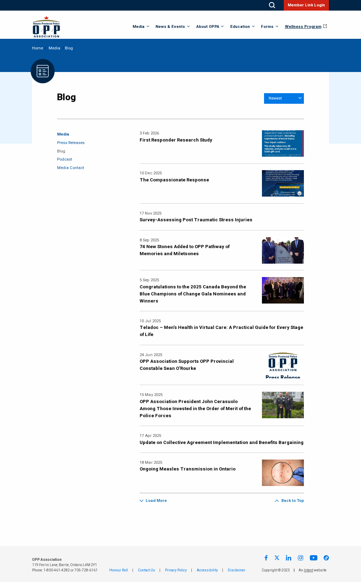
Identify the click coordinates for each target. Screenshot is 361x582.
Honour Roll (118, 570)
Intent (308, 570)
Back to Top (292, 501)
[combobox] (284, 98)
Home (37, 48)
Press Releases (71, 143)
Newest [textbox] (275, 98)
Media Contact (70, 168)
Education (240, 27)
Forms (267, 27)
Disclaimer (236, 570)
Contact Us (146, 570)
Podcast (64, 159)
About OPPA (207, 27)
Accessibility (207, 570)
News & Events (170, 27)
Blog (61, 151)
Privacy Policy (176, 570)
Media (139, 27)
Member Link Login (306, 5)
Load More (156, 501)
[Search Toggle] (272, 5)
